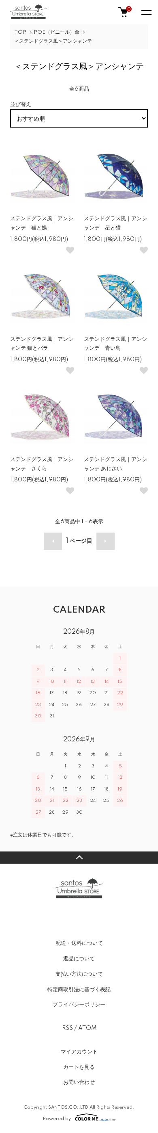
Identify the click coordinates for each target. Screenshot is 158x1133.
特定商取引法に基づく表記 (79, 989)
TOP (20, 32)
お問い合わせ (79, 1082)
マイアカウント (79, 1052)
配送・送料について (79, 943)
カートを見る (79, 1067)
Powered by (57, 1118)
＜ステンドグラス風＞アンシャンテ (53, 41)
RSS (67, 1028)
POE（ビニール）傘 (56, 32)
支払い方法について (79, 974)
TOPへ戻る (79, 857)
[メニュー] (146, 12)
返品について (79, 959)
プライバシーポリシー (79, 1004)
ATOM (87, 1028)
